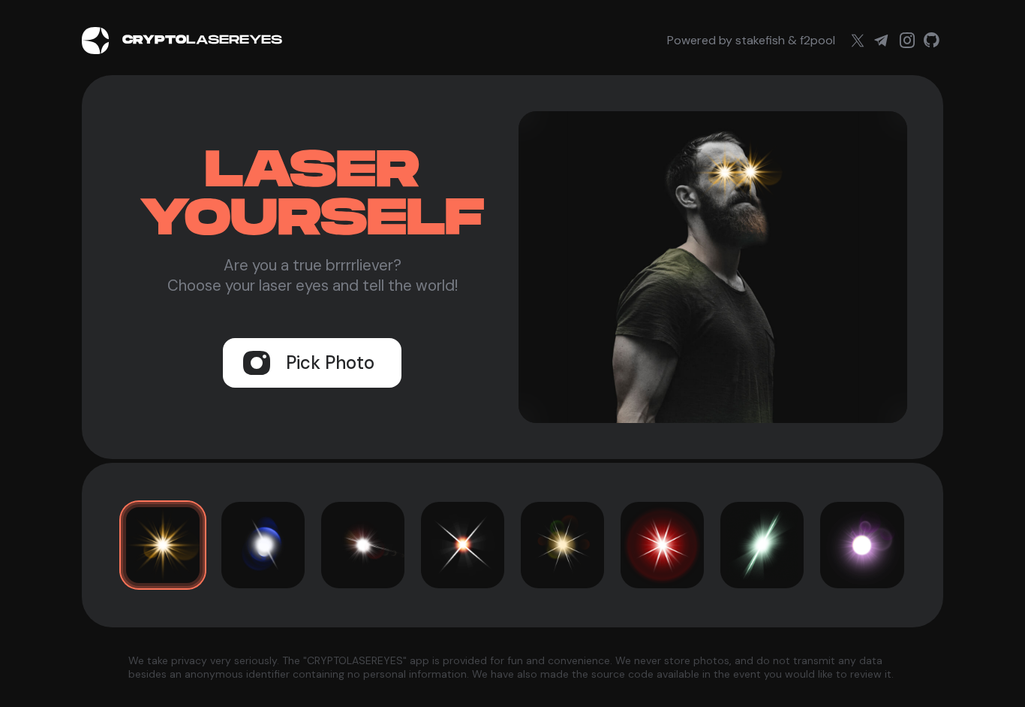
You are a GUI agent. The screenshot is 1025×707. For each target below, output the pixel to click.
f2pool (817, 40)
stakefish (760, 40)
